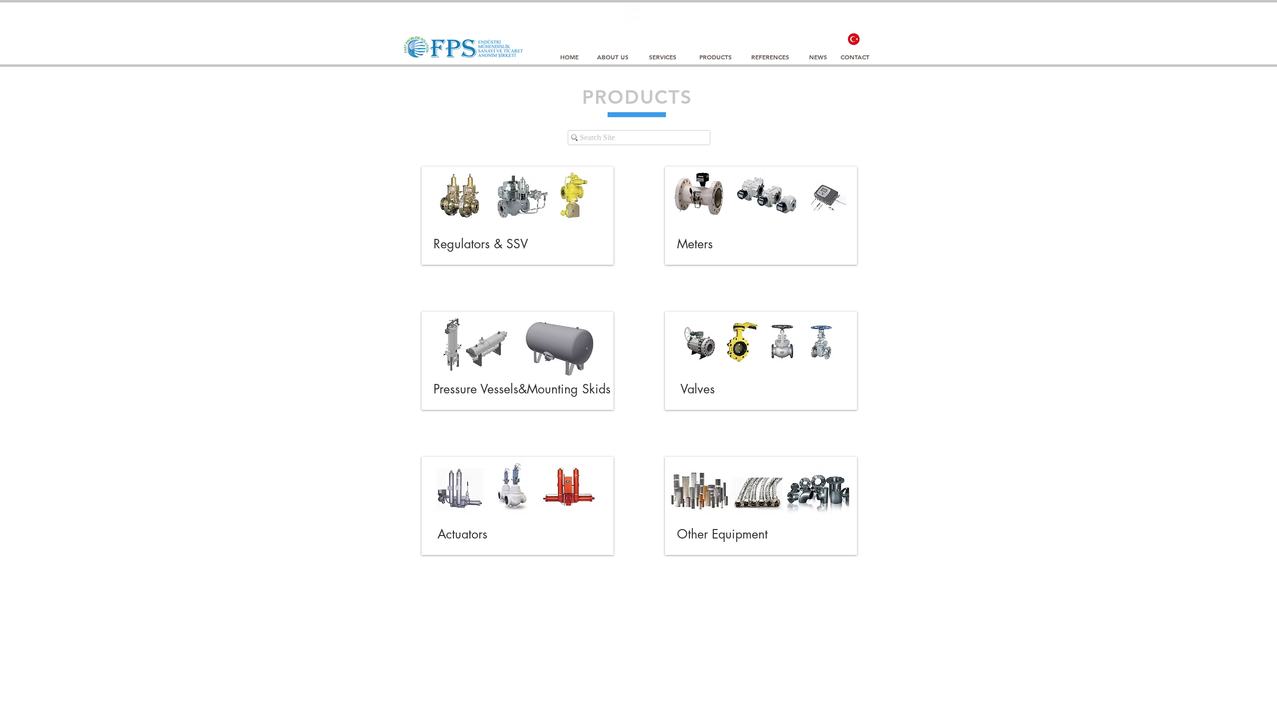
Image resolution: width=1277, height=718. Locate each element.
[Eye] (853, 39)
